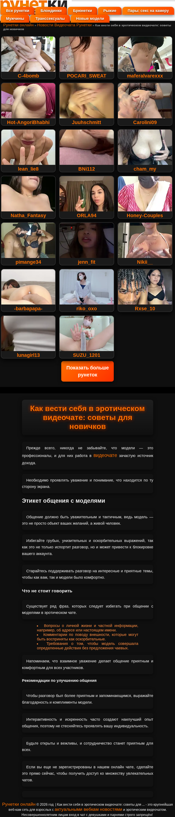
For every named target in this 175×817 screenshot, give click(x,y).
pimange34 (28, 262)
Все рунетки (17, 11)
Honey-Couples (145, 215)
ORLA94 (86, 215)
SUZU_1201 (86, 355)
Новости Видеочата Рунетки (64, 25)
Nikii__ (145, 262)
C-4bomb (28, 76)
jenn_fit (86, 262)
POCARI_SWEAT (86, 76)
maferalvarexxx (145, 76)
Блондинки (51, 11)
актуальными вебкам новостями (88, 809)
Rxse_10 (145, 308)
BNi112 (86, 169)
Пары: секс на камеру (148, 11)
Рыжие (109, 11)
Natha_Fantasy (28, 215)
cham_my (145, 169)
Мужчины (15, 18)
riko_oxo (86, 308)
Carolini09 (145, 122)
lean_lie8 (28, 169)
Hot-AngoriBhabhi (28, 122)
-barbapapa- (28, 308)
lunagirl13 (28, 355)
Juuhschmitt (86, 122)
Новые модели (90, 18)
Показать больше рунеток (87, 371)
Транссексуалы (50, 18)
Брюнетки (82, 11)
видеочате (105, 455)
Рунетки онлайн (18, 25)
